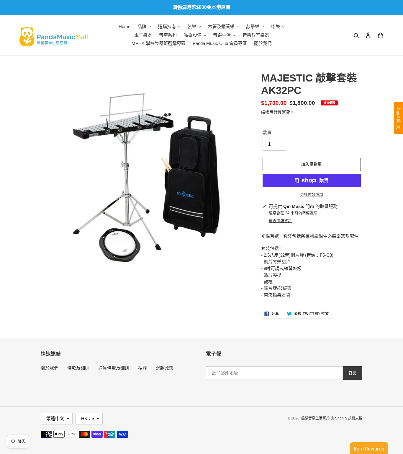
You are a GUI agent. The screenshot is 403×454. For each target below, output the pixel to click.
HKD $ (87, 418)
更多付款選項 (311, 194)
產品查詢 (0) (398, 118)
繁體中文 (55, 418)
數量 (267, 132)
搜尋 (142, 367)
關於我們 (49, 367)
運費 (286, 112)
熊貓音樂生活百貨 (315, 418)
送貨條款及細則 (113, 367)
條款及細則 (78, 367)
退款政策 (164, 367)
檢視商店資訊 (280, 221)
